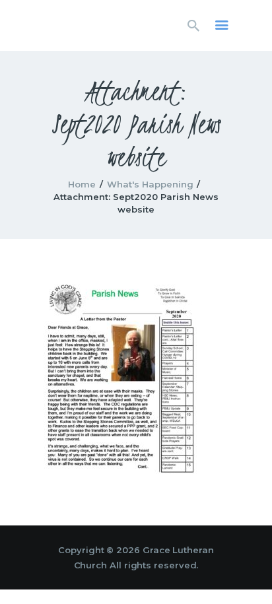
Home (82, 184)
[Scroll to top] (249, 572)
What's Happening (150, 184)
